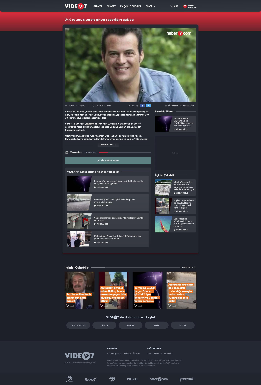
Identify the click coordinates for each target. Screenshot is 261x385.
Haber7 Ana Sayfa (189, 6)
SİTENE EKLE (173, 106)
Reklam (127, 353)
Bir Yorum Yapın (109, 161)
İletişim (136, 353)
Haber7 (159, 379)
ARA (175, 6)
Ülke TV (132, 379)
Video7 (71, 106)
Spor (157, 325)
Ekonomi (158, 353)
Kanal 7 (69, 379)
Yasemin (187, 379)
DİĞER (149, 6)
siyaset (89, 123)
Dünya (104, 325)
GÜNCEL (98, 6)
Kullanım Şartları (114, 353)
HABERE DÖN (188, 106)
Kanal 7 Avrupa (112, 379)
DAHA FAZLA (187, 267)
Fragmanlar (78, 325)
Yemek (182, 325)
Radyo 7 (91, 379)
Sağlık (130, 325)
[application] (130, 65)
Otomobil (168, 353)
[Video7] (76, 6)
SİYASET (111, 6)
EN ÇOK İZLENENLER (130, 6)
